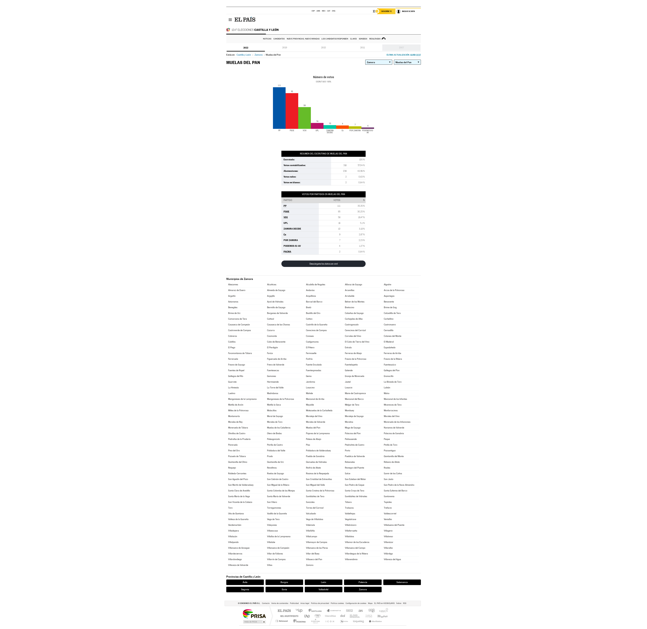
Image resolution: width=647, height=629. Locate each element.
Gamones (271, 376)
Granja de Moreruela (354, 376)
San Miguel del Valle (315, 485)
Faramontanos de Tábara (240, 353)
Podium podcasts (315, 621)
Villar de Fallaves (275, 553)
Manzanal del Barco (354, 399)
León (323, 582)
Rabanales (350, 462)
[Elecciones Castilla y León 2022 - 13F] (253, 29)
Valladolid (323, 589)
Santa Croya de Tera (354, 490)
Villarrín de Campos (276, 559)
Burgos (284, 582)
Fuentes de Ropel (236, 370)
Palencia (363, 582)
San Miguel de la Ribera (278, 485)
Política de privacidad (320, 603)
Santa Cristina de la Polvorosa (320, 490)
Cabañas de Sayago (354, 313)
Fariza (270, 353)
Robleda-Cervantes (237, 473)
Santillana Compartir (334, 611)
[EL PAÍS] (245, 19)
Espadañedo (389, 347)
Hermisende (273, 382)
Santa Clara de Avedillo (239, 490)
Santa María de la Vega (239, 496)
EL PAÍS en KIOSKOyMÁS (384, 603)
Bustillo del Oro (313, 313)
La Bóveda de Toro (393, 382)
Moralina (349, 422)
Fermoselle (311, 353)
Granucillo (388, 376)
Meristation (374, 621)
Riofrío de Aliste (313, 467)
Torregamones (274, 508)
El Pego (231, 347)
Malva (386, 393)
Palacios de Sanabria (394, 433)
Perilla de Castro (275, 445)
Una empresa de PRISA (254, 613)
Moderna (298, 621)
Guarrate (232, 382)
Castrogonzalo (352, 324)
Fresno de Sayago (236, 364)
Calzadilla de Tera (392, 313)
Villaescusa (272, 530)
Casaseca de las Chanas (278, 324)
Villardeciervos (235, 553)
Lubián (387, 387)
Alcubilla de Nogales (315, 284)
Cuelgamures (312, 342)
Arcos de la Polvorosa (394, 290)
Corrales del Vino (353, 336)
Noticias (267, 39)
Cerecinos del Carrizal (355, 330)
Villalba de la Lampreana (278, 536)
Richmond (282, 621)
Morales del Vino (391, 416)
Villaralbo (388, 548)
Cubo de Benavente (276, 342)
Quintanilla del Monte (394, 456)
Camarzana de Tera (237, 319)
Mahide (309, 393)
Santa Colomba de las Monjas (281, 490)
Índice (398, 603)
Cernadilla (388, 330)
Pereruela (233, 445)
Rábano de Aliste (392, 462)
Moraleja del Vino (314, 416)
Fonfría (309, 359)
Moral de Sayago (275, 416)
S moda (343, 621)
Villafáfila (310, 530)
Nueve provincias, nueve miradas (303, 39)
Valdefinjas (350, 513)
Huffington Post (288, 616)
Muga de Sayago (353, 427)
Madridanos (272, 393)
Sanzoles (310, 502)
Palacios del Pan (353, 433)
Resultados (375, 39)
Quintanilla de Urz (275, 462)
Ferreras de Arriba (392, 353)
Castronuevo (390, 324)
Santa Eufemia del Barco (395, 490)
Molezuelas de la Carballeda (319, 410)
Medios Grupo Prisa (254, 622)
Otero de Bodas (274, 433)
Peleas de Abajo (313, 439)
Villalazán (232, 536)
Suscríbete (386, 11)
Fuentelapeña (351, 364)
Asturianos (233, 301)
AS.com (359, 611)
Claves (353, 39)
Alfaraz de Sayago (353, 284)
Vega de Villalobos (314, 519)
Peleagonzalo (273, 439)
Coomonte (272, 336)
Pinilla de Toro (390, 445)
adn (370, 611)
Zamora (309, 565)
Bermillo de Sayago (276, 307)
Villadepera (233, 530)
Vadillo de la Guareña (277, 513)
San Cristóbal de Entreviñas (319, 479)
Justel (348, 382)
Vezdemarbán (234, 525)
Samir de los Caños (393, 473)
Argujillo (271, 296)
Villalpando (233, 542)
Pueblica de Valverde (355, 456)
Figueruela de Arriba (276, 359)
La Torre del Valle (275, 387)
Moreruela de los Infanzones (397, 422)
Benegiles (232, 307)
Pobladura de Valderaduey (318, 450)
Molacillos (271, 410)
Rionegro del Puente (354, 467)
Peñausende (351, 439)
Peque (387, 439)
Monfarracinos (391, 410)
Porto (347, 450)
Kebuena (380, 616)
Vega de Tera (273, 519)
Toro (230, 508)
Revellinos (272, 467)
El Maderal (389, 342)
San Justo (388, 479)
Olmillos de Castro (236, 433)
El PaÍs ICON (329, 621)
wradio (317, 616)
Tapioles (388, 502)
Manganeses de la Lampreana (242, 399)
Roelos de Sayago (275, 473)
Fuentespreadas (313, 370)
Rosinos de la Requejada (317, 473)
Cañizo (309, 319)
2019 (284, 47)
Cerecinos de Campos (316, 330)
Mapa (370, 603)
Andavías (310, 290)
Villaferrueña (351, 530)
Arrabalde (349, 296)
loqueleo (358, 621)
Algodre (387, 284)
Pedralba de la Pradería (239, 439)
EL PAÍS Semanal (355, 616)
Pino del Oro (234, 450)
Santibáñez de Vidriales (356, 496)
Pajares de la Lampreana (318, 433)
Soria (284, 589)
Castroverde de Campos (239, 330)
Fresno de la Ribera (393, 359)
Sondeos (363, 39)
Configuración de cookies (356, 603)
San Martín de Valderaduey (241, 485)
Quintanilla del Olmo (237, 462)
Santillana (316, 611)
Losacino (310, 387)
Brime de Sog (390, 307)
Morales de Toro (274, 422)
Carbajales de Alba (354, 319)
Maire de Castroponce (355, 393)
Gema (309, 376)
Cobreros (232, 336)
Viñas (269, 565)
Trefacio (388, 508)
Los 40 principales (300, 611)
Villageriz (388, 530)
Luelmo (231, 393)
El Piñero (310, 347)
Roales (387, 467)
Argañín (232, 296)
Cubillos (232, 342)
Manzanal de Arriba (315, 399)
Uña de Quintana (236, 513)
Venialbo (388, 519)
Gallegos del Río (235, 376)
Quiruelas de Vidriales (316, 462)
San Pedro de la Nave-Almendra (399, 485)
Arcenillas (349, 290)
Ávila (245, 582)
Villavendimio (351, 559)
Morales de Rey (235, 422)
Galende (349, 370)
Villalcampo (311, 536)
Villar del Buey (312, 553)
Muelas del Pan (313, 427)
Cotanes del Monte (392, 336)
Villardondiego (235, 559)
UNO (307, 616)
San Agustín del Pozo (238, 479)
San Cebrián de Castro (277, 479)
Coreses (310, 336)
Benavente (389, 301)
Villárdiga (388, 553)
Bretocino (349, 307)
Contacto (266, 603)
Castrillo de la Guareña (316, 324)
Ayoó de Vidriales (275, 301)
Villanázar (388, 542)
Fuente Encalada (314, 364)
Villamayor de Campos (316, 542)
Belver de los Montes (354, 301)
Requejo (232, 467)
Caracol (383, 611)
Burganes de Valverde (277, 313)
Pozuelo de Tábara (237, 456)
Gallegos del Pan (391, 370)
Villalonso (388, 536)
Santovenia (389, 496)
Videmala (310, 525)
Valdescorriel (390, 513)
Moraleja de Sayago (354, 416)
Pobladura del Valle (276, 450)
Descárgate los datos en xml (324, 263)
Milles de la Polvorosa (238, 410)
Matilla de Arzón (235, 405)
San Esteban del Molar (355, 479)
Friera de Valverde (275, 364)
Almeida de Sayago (276, 290)
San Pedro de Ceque (354, 485)
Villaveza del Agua (392, 559)
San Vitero (272, 502)
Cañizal (270, 319)
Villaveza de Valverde (238, 565)
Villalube (271, 542)
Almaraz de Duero (236, 290)
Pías (308, 445)
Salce (347, 473)
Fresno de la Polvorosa (355, 359)
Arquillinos (311, 296)
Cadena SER (348, 611)
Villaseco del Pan (314, 559)
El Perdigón (272, 347)
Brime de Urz (234, 313)
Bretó (308, 307)
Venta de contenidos (279, 603)
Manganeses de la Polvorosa (280, 399)
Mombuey (349, 410)
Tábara (348, 502)
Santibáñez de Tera (315, 496)
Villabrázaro (350, 525)
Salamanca (402, 582)
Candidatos (279, 39)
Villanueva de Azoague (239, 548)
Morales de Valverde (315, 422)
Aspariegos (389, 296)
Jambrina (310, 382)
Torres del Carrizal (315, 508)
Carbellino (388, 319)
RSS (404, 603)
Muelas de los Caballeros (278, 427)
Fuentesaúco (390, 364)
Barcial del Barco (314, 301)
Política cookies (337, 603)
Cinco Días (329, 616)
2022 (245, 47)
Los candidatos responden (334, 39)
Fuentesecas (273, 370)
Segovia (245, 589)
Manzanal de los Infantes (395, 399)
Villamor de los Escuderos (357, 542)
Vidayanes (272, 525)
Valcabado (311, 513)
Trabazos (349, 508)
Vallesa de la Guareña (238, 519)
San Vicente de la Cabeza (240, 502)
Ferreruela (233, 359)
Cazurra (271, 330)
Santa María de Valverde (278, 496)
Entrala (348, 347)
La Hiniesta (233, 387)
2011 (362, 47)
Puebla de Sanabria (315, 456)
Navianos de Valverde (394, 427)
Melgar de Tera (352, 405)
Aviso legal (304, 603)
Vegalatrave (350, 519)
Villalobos (349, 536)
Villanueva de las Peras (317, 548)
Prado (270, 456)
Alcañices (271, 284)
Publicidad (294, 603)
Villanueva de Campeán (278, 548)
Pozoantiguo (390, 450)
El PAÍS (284, 611)
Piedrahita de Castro (354, 445)
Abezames (233, 284)
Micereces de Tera (393, 405)
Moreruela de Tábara (238, 427)
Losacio (348, 387)
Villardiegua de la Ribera (356, 553)
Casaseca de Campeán (239, 324)
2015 (323, 47)
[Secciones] (230, 19)
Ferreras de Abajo (353, 353)
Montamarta (234, 416)
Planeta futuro (367, 616)
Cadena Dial (342, 616)
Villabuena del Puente (394, 525)
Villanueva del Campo (355, 548)
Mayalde (310, 405)
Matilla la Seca (274, 405)
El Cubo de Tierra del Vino (357, 342)
